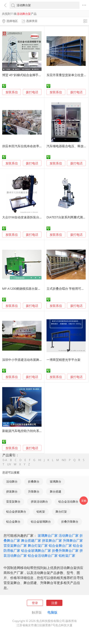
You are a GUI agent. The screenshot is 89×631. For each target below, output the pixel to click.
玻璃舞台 (55, 481)
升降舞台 (33, 491)
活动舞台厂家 (69, 535)
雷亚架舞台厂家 (15, 545)
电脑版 (52, 612)
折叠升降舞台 (69, 522)
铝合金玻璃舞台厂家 (36, 550)
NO (64, 460)
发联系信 (11, 92)
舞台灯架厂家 (38, 545)
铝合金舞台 (13, 522)
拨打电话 (32, 92)
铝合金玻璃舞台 (41, 522)
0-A (5, 460)
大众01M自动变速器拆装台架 (22, 217)
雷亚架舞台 (13, 502)
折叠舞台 (33, 481)
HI (39, 460)
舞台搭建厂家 (31, 540)
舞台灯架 (61, 512)
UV (9, 464)
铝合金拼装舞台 (16, 512)
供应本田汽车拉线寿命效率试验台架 (27, 146)
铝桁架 (41, 512)
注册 (54, 603)
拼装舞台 (12, 491)
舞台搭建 (55, 491)
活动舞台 (12, 481)
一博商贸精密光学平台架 (63, 360)
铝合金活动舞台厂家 (43, 555)
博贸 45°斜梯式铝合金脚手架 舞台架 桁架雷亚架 (35, 75)
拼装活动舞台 (39, 502)
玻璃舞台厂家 (48, 535)
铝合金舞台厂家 (60, 545)
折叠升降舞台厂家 (65, 550)
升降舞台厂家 (73, 540)
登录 (35, 603)
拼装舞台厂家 (52, 540)
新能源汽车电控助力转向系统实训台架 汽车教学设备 (38, 431)
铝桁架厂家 (67, 555)
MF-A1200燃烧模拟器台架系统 (23, 288)
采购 (83, 500)
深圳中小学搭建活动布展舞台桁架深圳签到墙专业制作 (39, 360)
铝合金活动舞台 (68, 502)
